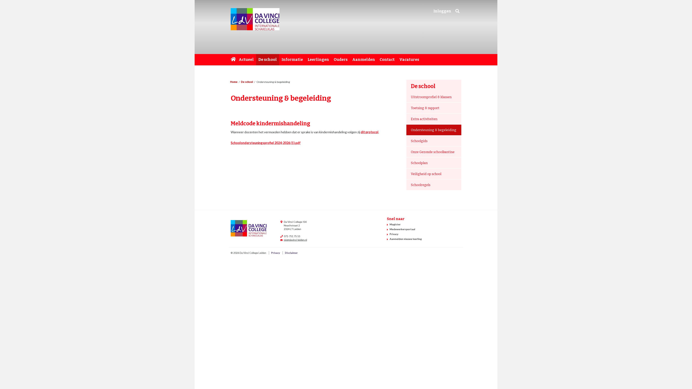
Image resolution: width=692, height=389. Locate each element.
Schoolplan (419, 163)
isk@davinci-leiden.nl (295, 239)
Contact (387, 59)
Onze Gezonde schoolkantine (432, 152)
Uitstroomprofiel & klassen (431, 97)
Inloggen (442, 11)
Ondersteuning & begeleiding (433, 130)
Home (233, 59)
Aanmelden (363, 59)
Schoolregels (420, 185)
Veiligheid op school (426, 174)
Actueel (246, 59)
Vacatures (409, 59)
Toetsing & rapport (425, 108)
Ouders (341, 59)
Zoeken (457, 11)
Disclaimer (291, 252)
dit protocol (369, 132)
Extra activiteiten (424, 119)
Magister (395, 224)
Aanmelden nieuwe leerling (406, 238)
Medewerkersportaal (402, 229)
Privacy (394, 234)
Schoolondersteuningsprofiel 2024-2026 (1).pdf (266, 143)
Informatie (292, 59)
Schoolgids (419, 141)
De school (267, 59)
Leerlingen (318, 59)
